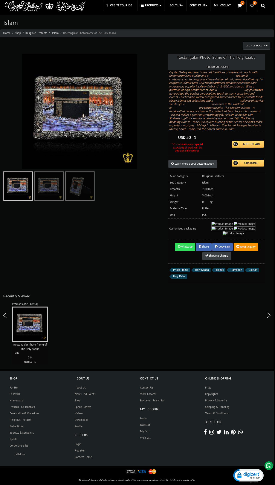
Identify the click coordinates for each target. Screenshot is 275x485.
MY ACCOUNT (222, 5)
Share (205, 246)
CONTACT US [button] (197, 5)
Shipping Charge (218, 255)
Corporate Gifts (19, 445)
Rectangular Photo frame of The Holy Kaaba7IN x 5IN (30, 353)
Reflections (16, 426)
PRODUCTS (151, 5)
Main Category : (179, 176)
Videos (79, 413)
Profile (78, 426)
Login (78, 444)
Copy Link (224, 246)
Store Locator (148, 394)
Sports (13, 439)
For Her (14, 387)
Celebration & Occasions (24, 413)
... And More (17, 454)
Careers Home (83, 457)
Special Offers (83, 407)
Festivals (15, 394)
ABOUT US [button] (174, 5)
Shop (18, 33)
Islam (55, 33)
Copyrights (211, 394)
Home (7, 33)
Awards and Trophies (22, 407)
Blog (77, 400)
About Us (80, 387)
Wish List (145, 437)
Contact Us (146, 387)
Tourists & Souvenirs (22, 433)
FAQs (208, 387)
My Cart (145, 431)
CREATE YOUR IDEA (121, 5)
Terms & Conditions (216, 413)
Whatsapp (186, 246)
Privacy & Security (216, 400)
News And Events (85, 394)
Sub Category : (178, 182)
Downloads (81, 420)
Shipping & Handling (217, 407)
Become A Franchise (152, 400)
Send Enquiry (247, 247)
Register (80, 450)
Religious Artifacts (36, 33)
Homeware (16, 400)
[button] (248, 475)
